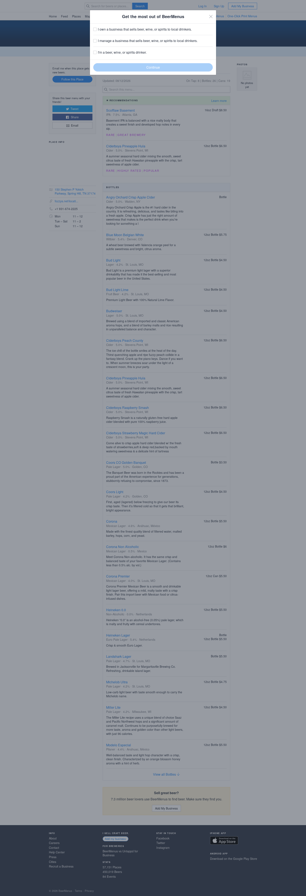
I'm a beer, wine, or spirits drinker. (122, 52)
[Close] (211, 16)
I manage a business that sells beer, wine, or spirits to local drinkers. (148, 40)
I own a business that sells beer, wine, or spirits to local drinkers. (145, 29)
